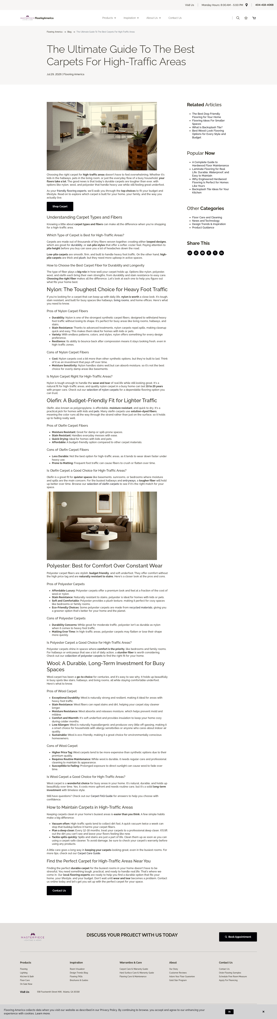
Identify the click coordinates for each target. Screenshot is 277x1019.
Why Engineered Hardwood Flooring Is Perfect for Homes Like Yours (210, 182)
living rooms (121, 300)
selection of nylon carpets (103, 389)
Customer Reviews (178, 973)
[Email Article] (189, 253)
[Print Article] (196, 253)
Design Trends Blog (79, 973)
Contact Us (175, 17)
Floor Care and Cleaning (207, 217)
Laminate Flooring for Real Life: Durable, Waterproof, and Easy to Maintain (210, 172)
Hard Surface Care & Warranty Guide (137, 973)
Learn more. (42, 1013)
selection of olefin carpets (103, 483)
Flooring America (54, 32)
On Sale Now (26, 984)
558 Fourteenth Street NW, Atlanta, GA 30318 (58, 992)
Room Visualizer (77, 969)
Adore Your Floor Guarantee (182, 976)
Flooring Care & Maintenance (133, 976)
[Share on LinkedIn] (221, 253)
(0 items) (254, 18)
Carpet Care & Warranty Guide (134, 969)
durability (76, 245)
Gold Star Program (178, 980)
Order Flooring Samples (230, 973)
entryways (129, 480)
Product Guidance (203, 227)
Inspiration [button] (130, 17)
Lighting (24, 973)
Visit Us (189, 5)
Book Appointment (239, 936)
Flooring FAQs (76, 976)
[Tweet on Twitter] (215, 253)
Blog (69, 32)
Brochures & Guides (79, 980)
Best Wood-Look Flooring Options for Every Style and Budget (209, 134)
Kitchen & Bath (27, 976)
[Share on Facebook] (208, 253)
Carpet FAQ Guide (102, 796)
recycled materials (140, 607)
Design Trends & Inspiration (209, 224)
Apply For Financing (228, 980)
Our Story (173, 969)
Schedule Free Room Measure (233, 976)
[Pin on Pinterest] (202, 253)
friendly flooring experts (71, 190)
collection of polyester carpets (84, 655)
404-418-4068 (264, 4)
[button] (238, 18)
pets (96, 411)
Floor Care (25, 980)
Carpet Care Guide (89, 853)
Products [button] (107, 17)
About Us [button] (152, 17)
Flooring (24, 969)
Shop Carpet (60, 206)
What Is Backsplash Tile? (207, 127)
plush (82, 257)
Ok (229, 1012)
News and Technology (206, 220)
